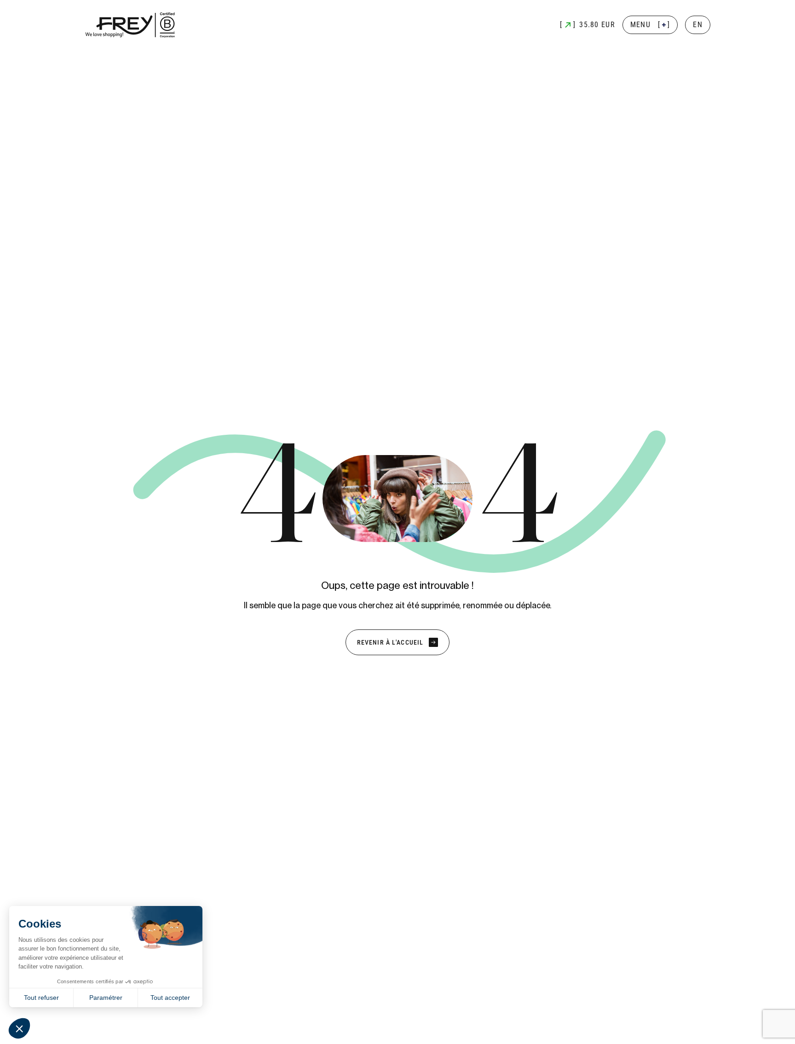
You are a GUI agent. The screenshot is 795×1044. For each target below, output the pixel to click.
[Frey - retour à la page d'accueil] (131, 25)
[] (650, 24)
